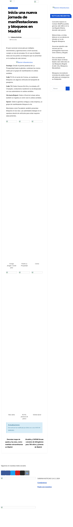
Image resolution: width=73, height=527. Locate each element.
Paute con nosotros (44, 487)
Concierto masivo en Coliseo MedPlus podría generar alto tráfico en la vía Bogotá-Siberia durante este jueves (60, 26)
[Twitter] (12, 473)
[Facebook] (3, 473)
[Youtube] (17, 473)
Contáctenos (42, 483)
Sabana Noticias (16, 37)
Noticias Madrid (13, 8)
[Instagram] (22, 473)
